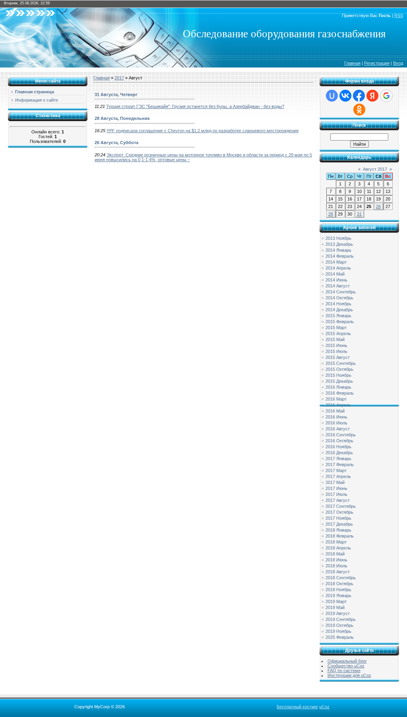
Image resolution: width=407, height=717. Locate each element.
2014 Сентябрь (341, 291)
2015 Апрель (338, 333)
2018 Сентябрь (341, 577)
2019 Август (338, 613)
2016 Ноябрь (338, 446)
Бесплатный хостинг (297, 706)
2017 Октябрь (339, 512)
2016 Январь (338, 387)
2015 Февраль (340, 321)
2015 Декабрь (339, 381)
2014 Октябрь (339, 297)
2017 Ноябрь (338, 518)
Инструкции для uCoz (349, 675)
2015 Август (338, 357)
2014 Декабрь (339, 309)
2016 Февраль (340, 393)
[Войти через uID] (332, 96)
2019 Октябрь (339, 625)
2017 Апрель (338, 476)
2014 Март (336, 262)
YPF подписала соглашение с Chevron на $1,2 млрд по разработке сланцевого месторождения (202, 130)
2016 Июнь (336, 416)
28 (330, 214)
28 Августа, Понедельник (122, 118)
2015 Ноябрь (338, 375)
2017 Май (335, 482)
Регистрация (377, 63)
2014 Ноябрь (338, 303)
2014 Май (335, 274)
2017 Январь (338, 458)
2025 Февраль (340, 637)
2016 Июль (336, 422)
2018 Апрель (338, 547)
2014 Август (338, 285)
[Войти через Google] (386, 95)
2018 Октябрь (339, 583)
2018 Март (336, 542)
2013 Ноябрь (338, 238)
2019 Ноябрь (338, 631)
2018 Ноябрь (338, 589)
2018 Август (338, 571)
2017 (119, 77)
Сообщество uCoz (346, 665)
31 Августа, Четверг (116, 94)
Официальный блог (347, 661)
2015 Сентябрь (341, 363)
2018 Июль (336, 565)
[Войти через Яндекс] (372, 96)
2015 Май (335, 339)
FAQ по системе (344, 670)
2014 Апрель (338, 268)
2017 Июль (336, 494)
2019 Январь (338, 595)
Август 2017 (375, 169)
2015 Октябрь (339, 369)
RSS (398, 15)
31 (359, 214)
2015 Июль (336, 351)
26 (378, 206)
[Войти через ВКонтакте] (345, 96)
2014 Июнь (336, 280)
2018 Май (335, 553)
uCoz (324, 706)
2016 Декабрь (339, 452)
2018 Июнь (336, 559)
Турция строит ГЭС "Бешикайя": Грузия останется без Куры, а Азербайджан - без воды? (195, 106)
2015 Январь (338, 315)
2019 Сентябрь (341, 619)
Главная (352, 63)
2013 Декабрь (339, 244)
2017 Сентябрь (341, 506)
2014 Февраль (340, 256)
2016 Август (338, 428)
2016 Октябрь (339, 440)
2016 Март (336, 399)
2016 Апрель (338, 405)
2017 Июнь (336, 488)
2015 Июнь (336, 345)
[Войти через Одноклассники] (359, 110)
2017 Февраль (340, 464)
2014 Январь (338, 250)
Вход (398, 63)
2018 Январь (338, 530)
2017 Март (336, 470)
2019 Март (336, 601)
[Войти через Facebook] (359, 96)
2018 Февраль (340, 536)
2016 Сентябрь (341, 434)
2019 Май (335, 607)
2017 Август (338, 500)
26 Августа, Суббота (116, 142)
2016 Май (335, 411)
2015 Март (336, 327)
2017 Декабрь (339, 524)
